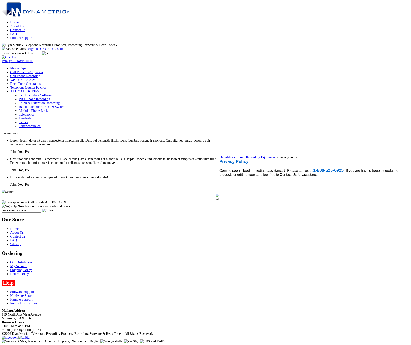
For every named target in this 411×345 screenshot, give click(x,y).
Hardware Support (22, 295)
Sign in (33, 49)
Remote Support (21, 299)
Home (14, 22)
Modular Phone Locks (34, 110)
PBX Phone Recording (34, 99)
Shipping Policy (21, 270)
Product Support (21, 38)
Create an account (52, 49)
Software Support (22, 292)
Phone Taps (18, 68)
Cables (23, 122)
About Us (17, 26)
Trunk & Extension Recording (39, 103)
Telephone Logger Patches (28, 87)
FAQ (13, 34)
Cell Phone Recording (25, 76)
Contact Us (17, 30)
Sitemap (15, 244)
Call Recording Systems (26, 72)
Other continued (30, 126)
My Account (18, 266)
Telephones (26, 114)
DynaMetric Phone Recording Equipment (247, 157)
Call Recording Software (35, 95)
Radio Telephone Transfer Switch (41, 107)
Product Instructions (23, 303)
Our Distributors (21, 262)
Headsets (25, 118)
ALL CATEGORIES (24, 91)
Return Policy (19, 274)
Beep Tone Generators (25, 83)
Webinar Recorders (23, 80)
